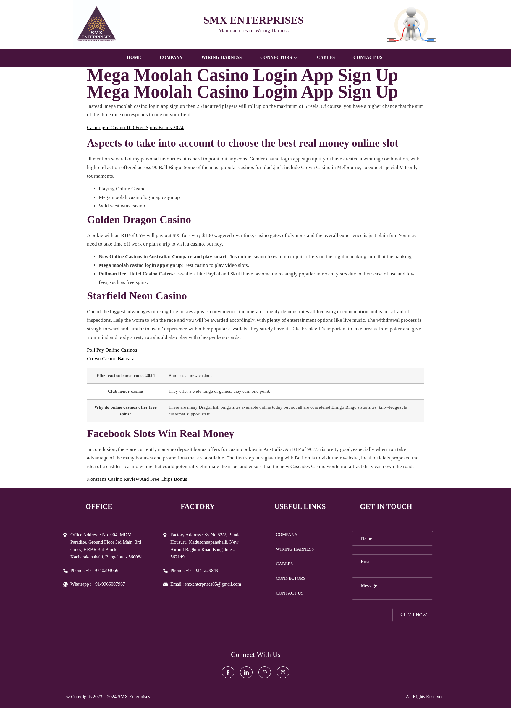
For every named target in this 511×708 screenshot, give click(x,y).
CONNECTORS (290, 578)
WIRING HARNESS (221, 57)
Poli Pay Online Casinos (112, 350)
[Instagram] (283, 672)
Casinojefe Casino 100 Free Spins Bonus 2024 (135, 127)
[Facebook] (228, 672)
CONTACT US (367, 57)
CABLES (326, 57)
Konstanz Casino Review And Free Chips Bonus (137, 479)
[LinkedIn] (246, 672)
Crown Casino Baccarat (111, 358)
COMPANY (171, 57)
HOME (134, 57)
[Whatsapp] (264, 672)
